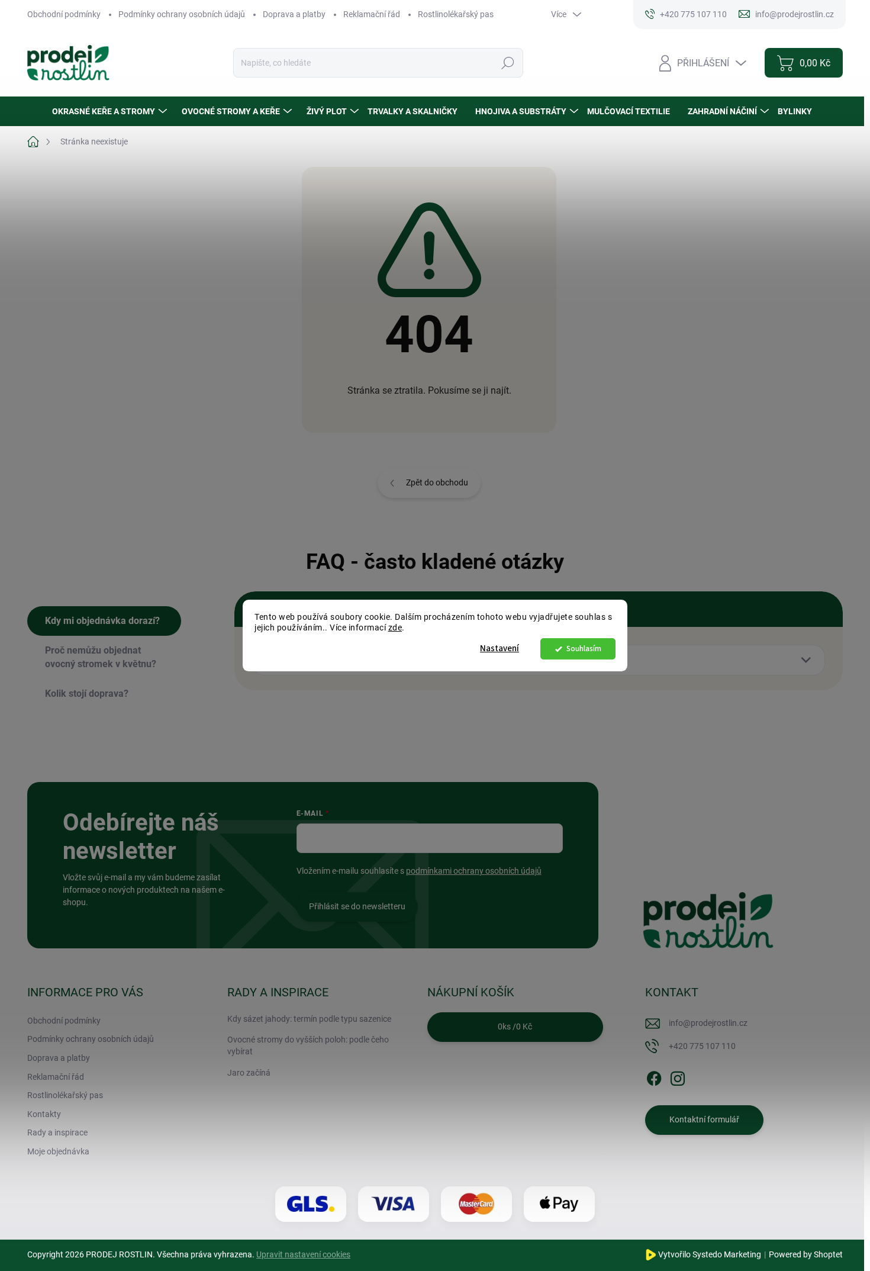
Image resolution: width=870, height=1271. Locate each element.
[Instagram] (678, 1076)
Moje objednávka (58, 1151)
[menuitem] (111, 111)
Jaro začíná (248, 1072)
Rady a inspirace (57, 1132)
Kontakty (44, 1114)
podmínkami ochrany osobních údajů (474, 871)
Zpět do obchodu (437, 482)
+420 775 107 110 (702, 1046)
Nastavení (499, 648)
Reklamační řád (371, 14)
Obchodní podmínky (64, 14)
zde (395, 628)
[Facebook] (654, 1076)
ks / (515, 1026)
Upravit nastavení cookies (303, 1254)
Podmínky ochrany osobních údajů (181, 14)
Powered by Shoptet (806, 1254)
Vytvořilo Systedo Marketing (709, 1254)
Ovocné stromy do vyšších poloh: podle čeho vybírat (308, 1045)
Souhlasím (583, 648)
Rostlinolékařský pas (456, 14)
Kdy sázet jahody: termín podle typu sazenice (309, 1019)
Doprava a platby (294, 14)
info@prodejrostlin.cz (708, 1023)
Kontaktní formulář (704, 1119)
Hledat (507, 62)
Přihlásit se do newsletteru (357, 906)
